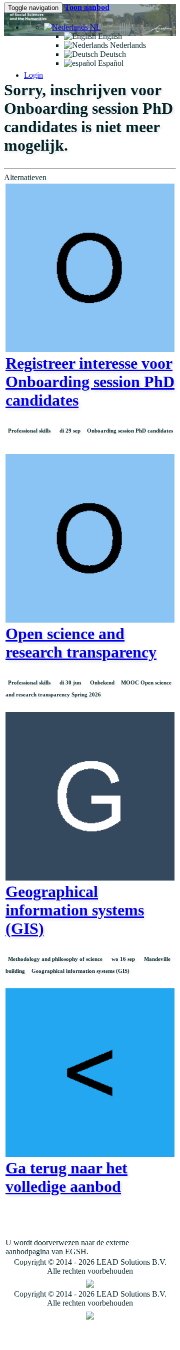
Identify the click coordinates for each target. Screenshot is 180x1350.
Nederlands (127, 45)
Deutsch (112, 54)
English (109, 36)
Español (110, 63)
